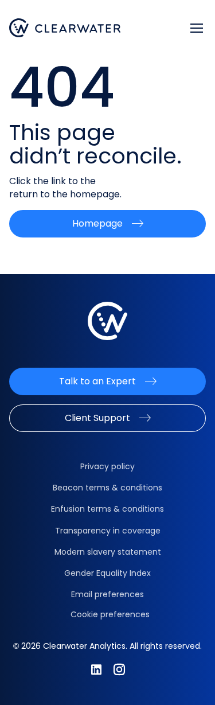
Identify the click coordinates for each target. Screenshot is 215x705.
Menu (196, 28)
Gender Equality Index (107, 573)
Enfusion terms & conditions (107, 509)
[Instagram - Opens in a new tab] (119, 669)
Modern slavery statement (107, 552)
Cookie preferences (110, 614)
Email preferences (107, 594)
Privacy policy (107, 466)
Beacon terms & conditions (107, 487)
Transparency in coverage (108, 530)
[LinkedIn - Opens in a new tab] (96, 669)
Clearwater (65, 27)
